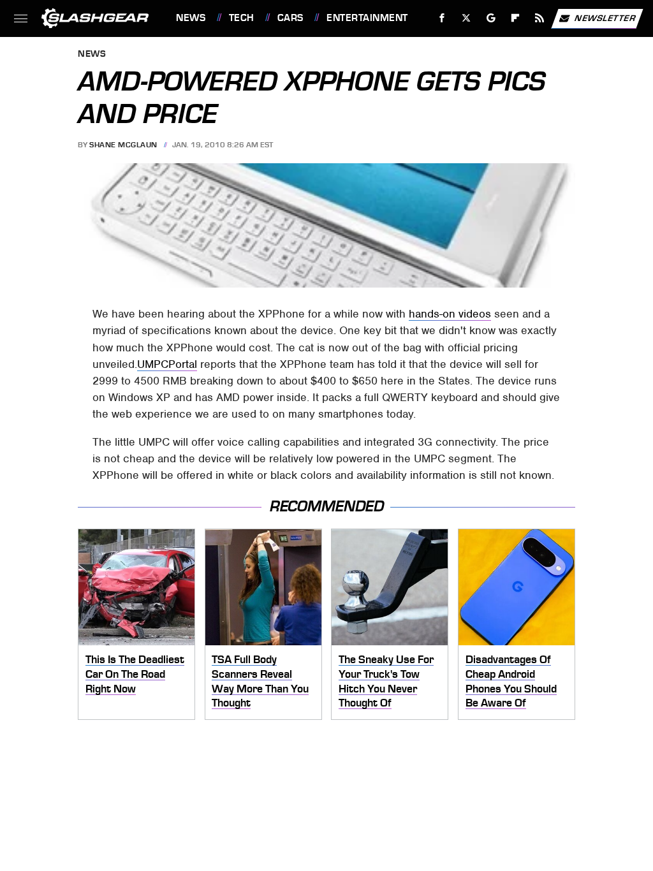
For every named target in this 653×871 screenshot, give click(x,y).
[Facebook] (442, 18)
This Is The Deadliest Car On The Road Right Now (134, 673)
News (190, 18)
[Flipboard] (515, 18)
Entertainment (366, 18)
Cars (290, 18)
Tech (241, 18)
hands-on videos (450, 314)
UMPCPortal (167, 364)
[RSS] (540, 18)
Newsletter (605, 17)
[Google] (491, 18)
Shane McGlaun (123, 144)
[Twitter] (466, 18)
